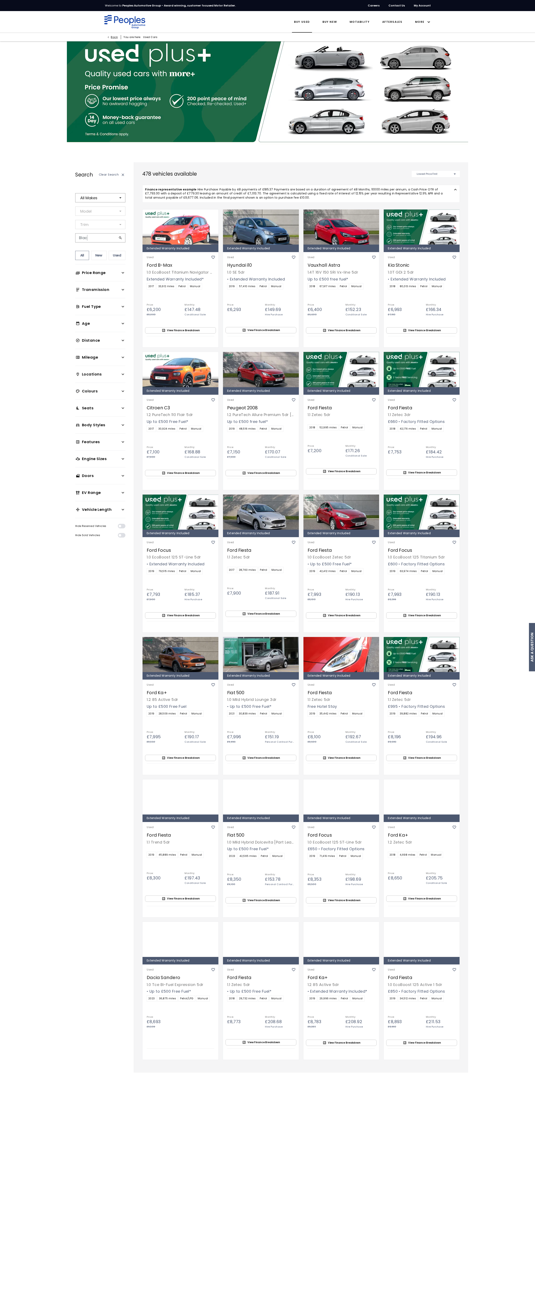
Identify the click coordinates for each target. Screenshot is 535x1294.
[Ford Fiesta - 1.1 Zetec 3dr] (422, 369)
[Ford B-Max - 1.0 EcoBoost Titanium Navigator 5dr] (180, 226)
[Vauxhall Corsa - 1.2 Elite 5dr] (341, 1224)
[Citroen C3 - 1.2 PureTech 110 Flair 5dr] (180, 369)
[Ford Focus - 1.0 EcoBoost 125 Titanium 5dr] (422, 511)
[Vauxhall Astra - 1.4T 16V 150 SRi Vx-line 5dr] (341, 226)
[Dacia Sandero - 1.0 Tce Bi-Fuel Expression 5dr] (180, 939)
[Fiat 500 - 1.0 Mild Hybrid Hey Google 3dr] (180, 1081)
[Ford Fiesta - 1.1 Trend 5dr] (180, 796)
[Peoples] (124, 22)
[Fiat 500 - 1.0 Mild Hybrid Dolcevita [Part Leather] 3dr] (261, 796)
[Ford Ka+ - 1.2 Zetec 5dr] (422, 796)
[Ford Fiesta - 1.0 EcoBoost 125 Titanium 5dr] (422, 1224)
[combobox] (100, 197)
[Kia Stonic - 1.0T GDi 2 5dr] (422, 226)
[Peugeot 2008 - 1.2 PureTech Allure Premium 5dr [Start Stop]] (261, 369)
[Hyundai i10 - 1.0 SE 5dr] (261, 226)
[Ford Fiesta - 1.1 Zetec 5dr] (341, 369)
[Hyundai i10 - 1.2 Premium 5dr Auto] (422, 1081)
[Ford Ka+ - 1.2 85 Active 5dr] (180, 654)
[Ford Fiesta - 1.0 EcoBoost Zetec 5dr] (341, 511)
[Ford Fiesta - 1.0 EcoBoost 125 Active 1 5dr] (422, 939)
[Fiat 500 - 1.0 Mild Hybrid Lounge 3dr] (261, 654)
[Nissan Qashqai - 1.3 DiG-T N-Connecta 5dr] (261, 1224)
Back (114, 37)
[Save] (213, 253)
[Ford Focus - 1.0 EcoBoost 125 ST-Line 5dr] (180, 511)
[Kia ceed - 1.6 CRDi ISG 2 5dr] (341, 1081)
